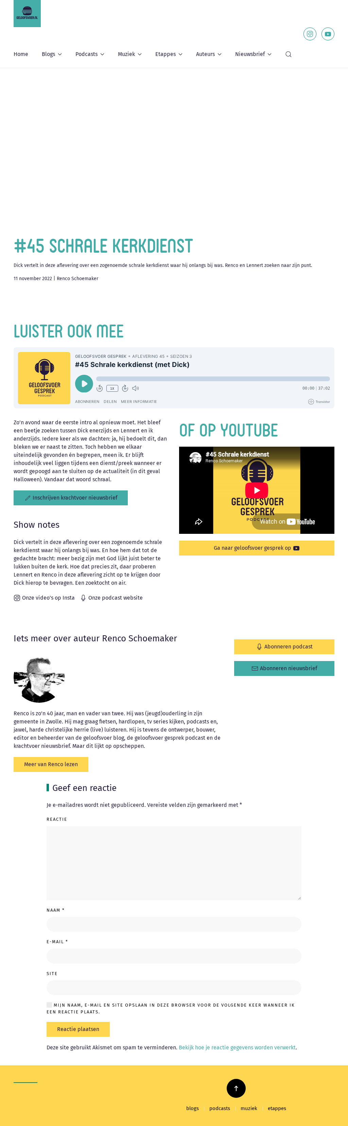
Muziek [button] (126, 54)
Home (21, 54)
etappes (277, 1108)
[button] (288, 54)
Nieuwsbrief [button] (250, 54)
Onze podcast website (115, 598)
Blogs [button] (48, 54)
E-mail (57, 941)
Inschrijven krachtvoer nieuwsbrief (75, 497)
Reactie (57, 819)
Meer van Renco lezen (51, 764)
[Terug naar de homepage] (27, 13)
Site (52, 973)
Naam (56, 910)
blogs (192, 1108)
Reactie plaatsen (78, 1029)
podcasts (219, 1108)
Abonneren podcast (288, 646)
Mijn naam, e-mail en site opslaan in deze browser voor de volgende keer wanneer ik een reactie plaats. (171, 1008)
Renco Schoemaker (77, 279)
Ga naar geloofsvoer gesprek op (252, 548)
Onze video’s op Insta (48, 598)
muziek (249, 1108)
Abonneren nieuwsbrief (288, 668)
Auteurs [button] (205, 54)
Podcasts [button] (86, 54)
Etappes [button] (165, 54)
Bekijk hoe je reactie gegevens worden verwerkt (237, 1047)
